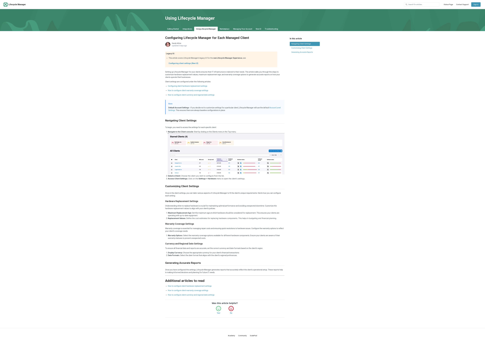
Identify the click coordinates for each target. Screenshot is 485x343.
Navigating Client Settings (301, 44)
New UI (258, 29)
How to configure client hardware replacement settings (190, 286)
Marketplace (224, 29)
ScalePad (253, 336)
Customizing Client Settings (301, 48)
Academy (231, 336)
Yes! (218, 313)
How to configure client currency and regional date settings (191, 95)
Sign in (476, 4)
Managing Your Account (242, 29)
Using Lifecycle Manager (206, 29)
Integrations (187, 29)
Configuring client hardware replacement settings (187, 86)
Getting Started (173, 29)
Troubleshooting (271, 29)
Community (242, 336)
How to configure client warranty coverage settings (188, 90)
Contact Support (462, 4)
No (231, 313)
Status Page (448, 4)
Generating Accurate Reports (302, 52)
